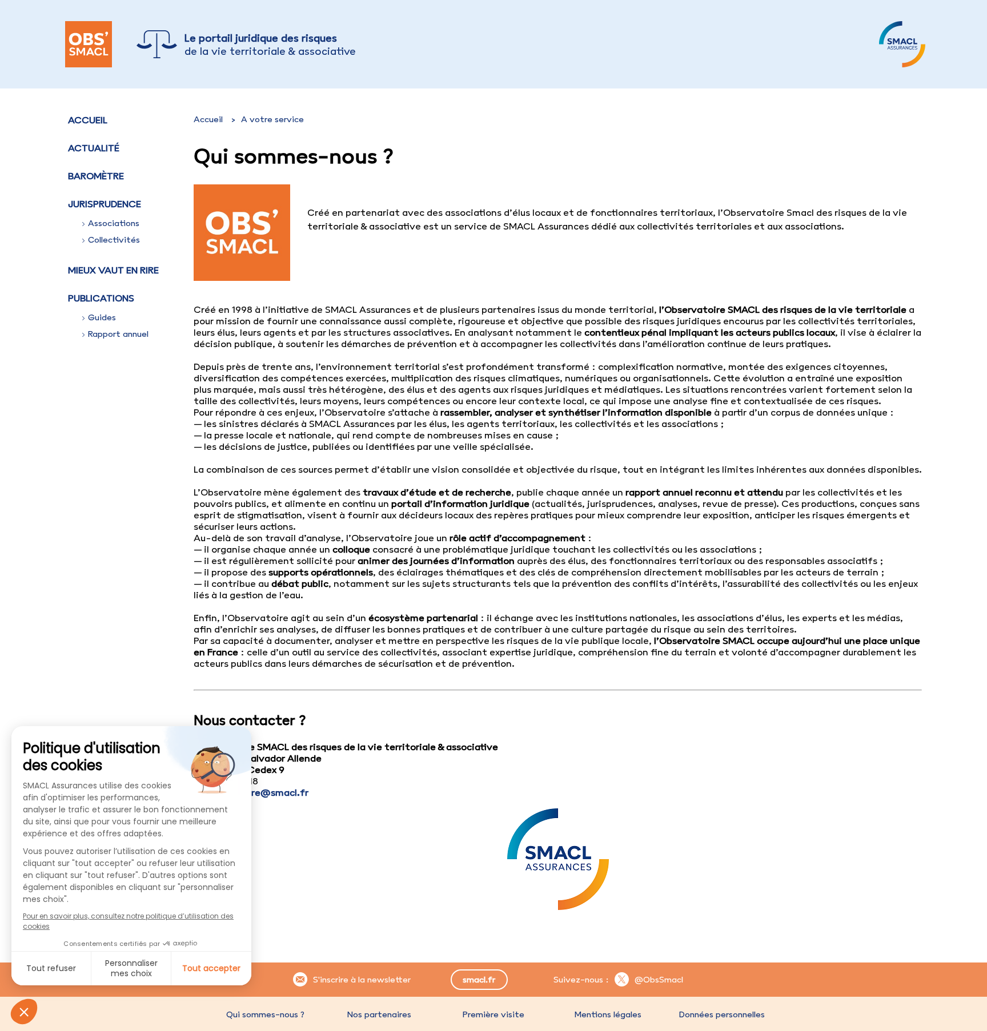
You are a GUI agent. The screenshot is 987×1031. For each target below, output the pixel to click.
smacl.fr (479, 979)
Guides (102, 317)
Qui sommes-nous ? (265, 1014)
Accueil (87, 120)
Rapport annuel (118, 334)
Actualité (93, 148)
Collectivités (114, 240)
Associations (113, 223)
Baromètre (96, 176)
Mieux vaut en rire (113, 270)
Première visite (493, 1014)
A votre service (272, 119)
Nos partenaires (379, 1014)
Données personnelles (722, 1014)
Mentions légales (607, 1014)
